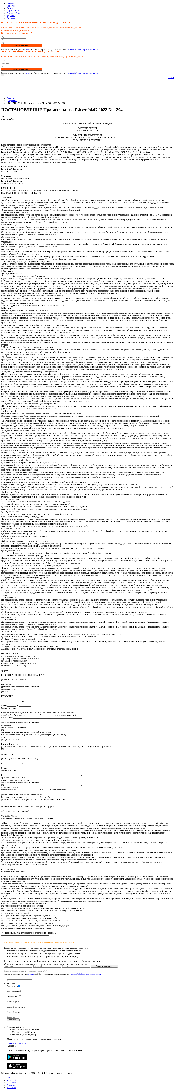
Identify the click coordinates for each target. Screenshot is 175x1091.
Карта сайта (12, 1080)
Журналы (11, 15)
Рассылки (11, 18)
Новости (11, 6)
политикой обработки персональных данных (83, 50)
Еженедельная (13, 991)
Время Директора (15, 1012)
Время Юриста (13, 1002)
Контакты (11, 1087)
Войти (171, 77)
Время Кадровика (15, 1007)
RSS (9, 1078)
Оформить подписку (16, 1043)
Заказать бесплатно (21, 46)
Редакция (11, 1085)
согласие (28, 50)
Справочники (13, 11)
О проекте (11, 1082)
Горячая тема (13, 996)
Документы (12, 100)
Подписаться (13, 1020)
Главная (10, 3)
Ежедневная (12, 986)
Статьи (10, 8)
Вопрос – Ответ (14, 13)
